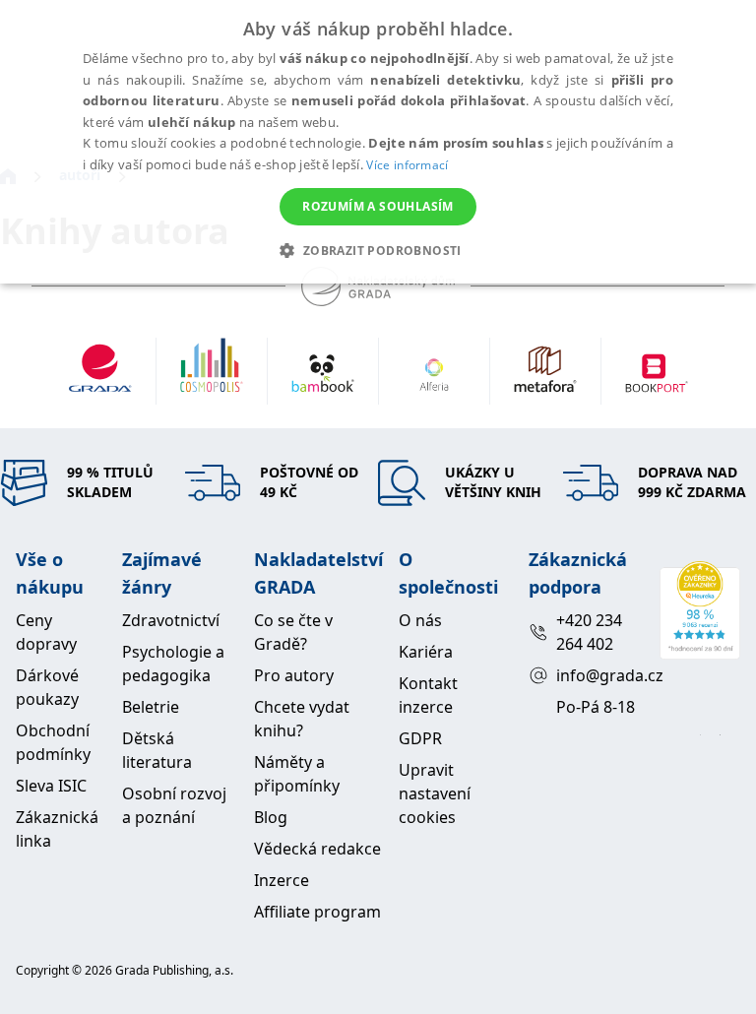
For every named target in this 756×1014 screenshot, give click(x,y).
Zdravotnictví (171, 620)
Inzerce (281, 880)
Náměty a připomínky (297, 773)
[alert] (378, 142)
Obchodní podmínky (53, 742)
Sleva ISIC (51, 785)
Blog (270, 817)
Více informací (407, 165)
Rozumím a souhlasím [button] (378, 206)
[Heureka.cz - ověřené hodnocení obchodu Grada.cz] (700, 610)
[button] (377, 250)
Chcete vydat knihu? (301, 718)
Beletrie (150, 707)
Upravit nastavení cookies (435, 793)
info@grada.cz (600, 675)
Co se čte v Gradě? (293, 632)
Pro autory (294, 675)
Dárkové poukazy (47, 687)
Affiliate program (317, 911)
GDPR (420, 738)
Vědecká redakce (317, 848)
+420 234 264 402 (589, 632)
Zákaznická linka (57, 829)
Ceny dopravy (46, 632)
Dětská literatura (157, 750)
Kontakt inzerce (428, 695)
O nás (420, 620)
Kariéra (426, 652)
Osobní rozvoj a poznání (174, 805)
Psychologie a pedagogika (173, 663)
